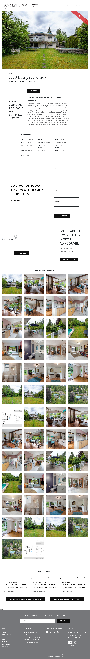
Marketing (5, 639)
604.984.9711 (16, 200)
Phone (57, 190)
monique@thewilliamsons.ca (32, 637)
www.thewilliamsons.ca (31, 642)
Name (56, 168)
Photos (34, 91)
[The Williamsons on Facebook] (47, 632)
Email (56, 179)
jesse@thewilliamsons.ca (31, 639)
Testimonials (6, 644)
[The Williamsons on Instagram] (58, 632)
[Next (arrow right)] (2, 609)
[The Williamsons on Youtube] (54, 632)
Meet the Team (7, 634)
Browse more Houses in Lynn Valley (66, 599)
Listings (5, 637)
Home (4, 632)
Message (57, 201)
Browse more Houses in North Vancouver (25, 599)
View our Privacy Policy (6, 655)
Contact (79, 6)
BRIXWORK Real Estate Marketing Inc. (57, 656)
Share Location (69, 259)
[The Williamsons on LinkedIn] (50, 632)
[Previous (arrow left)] (0, 609)
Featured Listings (67, 6)
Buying (4, 642)
